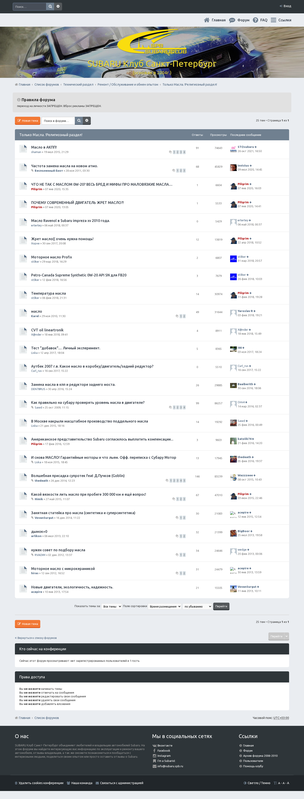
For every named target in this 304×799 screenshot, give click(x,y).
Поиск (50, 7)
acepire (243, 512)
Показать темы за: (88, 606)
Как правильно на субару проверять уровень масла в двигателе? (87, 403)
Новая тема (29, 120)
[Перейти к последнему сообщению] (256, 146)
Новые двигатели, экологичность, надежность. (72, 587)
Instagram (164, 755)
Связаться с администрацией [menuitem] (121, 783)
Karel (35, 316)
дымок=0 (39, 531)
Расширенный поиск (58, 7)
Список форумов (46, 718)
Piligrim (36, 189)
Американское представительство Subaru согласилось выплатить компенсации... (102, 439)
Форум (248, 750)
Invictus (243, 165)
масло (36, 311)
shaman (36, 151)
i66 (240, 347)
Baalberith (245, 384)
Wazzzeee (245, 475)
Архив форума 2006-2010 (260, 755)
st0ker (35, 261)
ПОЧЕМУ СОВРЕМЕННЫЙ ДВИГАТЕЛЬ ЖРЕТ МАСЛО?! (77, 203)
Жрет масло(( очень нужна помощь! (62, 239)
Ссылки (284, 20)
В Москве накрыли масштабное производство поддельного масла (89, 421)
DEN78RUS (38, 388)
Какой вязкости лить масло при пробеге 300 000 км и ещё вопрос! (88, 494)
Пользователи (253, 760)
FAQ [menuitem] (267, 20)
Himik (39, 499)
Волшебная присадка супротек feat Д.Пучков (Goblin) (78, 476)
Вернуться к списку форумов (37, 637)
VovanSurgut (44, 517)
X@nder (36, 334)
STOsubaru (246, 146)
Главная (222, 20)
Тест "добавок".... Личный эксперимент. (65, 348)
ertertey (36, 225)
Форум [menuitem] (247, 20)
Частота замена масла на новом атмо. (64, 166)
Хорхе (35, 243)
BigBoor (244, 531)
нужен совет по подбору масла (58, 550)
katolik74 (244, 438)
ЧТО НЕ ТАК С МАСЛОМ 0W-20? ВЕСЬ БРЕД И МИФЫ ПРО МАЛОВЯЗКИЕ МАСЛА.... (101, 184)
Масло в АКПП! (44, 147)
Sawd (38, 407)
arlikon (36, 535)
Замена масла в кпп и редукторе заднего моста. (73, 384)
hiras (35, 573)
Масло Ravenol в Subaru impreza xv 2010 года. (70, 221)
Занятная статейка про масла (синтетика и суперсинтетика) (83, 513)
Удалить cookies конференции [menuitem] (41, 783)
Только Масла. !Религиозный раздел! (50, 135)
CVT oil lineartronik (47, 330)
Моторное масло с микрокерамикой (63, 569)
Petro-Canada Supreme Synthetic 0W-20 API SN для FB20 (78, 275)
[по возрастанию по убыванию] (197, 606)
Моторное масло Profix (51, 257)
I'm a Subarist (166, 760)
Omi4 (241, 402)
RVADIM (40, 554)
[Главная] (152, 51)
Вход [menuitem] (287, 6)
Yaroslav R (245, 311)
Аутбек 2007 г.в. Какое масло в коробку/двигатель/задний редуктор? (92, 366)
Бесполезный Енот (49, 170)
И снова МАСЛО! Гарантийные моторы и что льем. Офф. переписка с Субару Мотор (103, 457)
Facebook (164, 750)
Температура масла (48, 293)
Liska (34, 352)
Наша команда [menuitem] (81, 783)
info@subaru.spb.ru (170, 766)
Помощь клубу (253, 766)
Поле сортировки (135, 606)
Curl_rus (36, 370)
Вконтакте (165, 745)
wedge (242, 549)
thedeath (244, 457)
